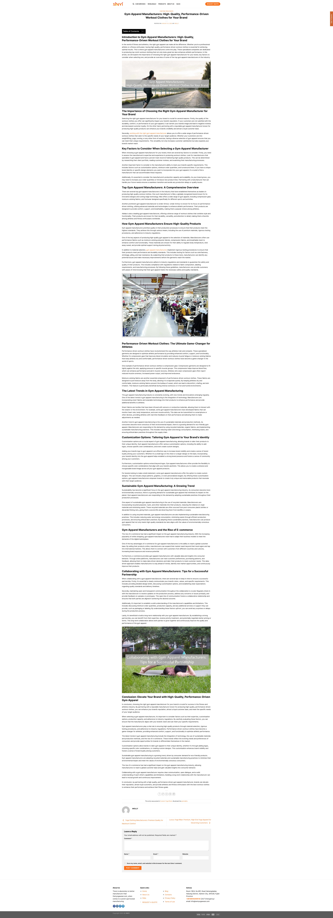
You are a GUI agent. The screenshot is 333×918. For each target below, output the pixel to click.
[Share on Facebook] (159, 794)
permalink (184, 801)
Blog (178, 4)
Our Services (140, 4)
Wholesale (152, 4)
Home (144, 891)
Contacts (168, 895)
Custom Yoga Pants (166, 11)
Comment (128, 838)
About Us (145, 895)
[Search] (133, 4)
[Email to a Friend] (166, 794)
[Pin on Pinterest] (170, 794)
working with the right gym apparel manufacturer (148, 133)
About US (170, 4)
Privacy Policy (170, 898)
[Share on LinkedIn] (173, 794)
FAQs (144, 898)
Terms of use (170, 902)
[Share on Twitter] (163, 794)
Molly (177, 23)
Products (162, 4)
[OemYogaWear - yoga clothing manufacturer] (121, 4)
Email (155, 854)
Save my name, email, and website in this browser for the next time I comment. (154, 863)
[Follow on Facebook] (114, 906)
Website (185, 854)
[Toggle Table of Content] (142, 31)
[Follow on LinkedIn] (123, 906)
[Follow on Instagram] (117, 906)
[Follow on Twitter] (120, 906)
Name (126, 854)
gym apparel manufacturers (156, 250)
